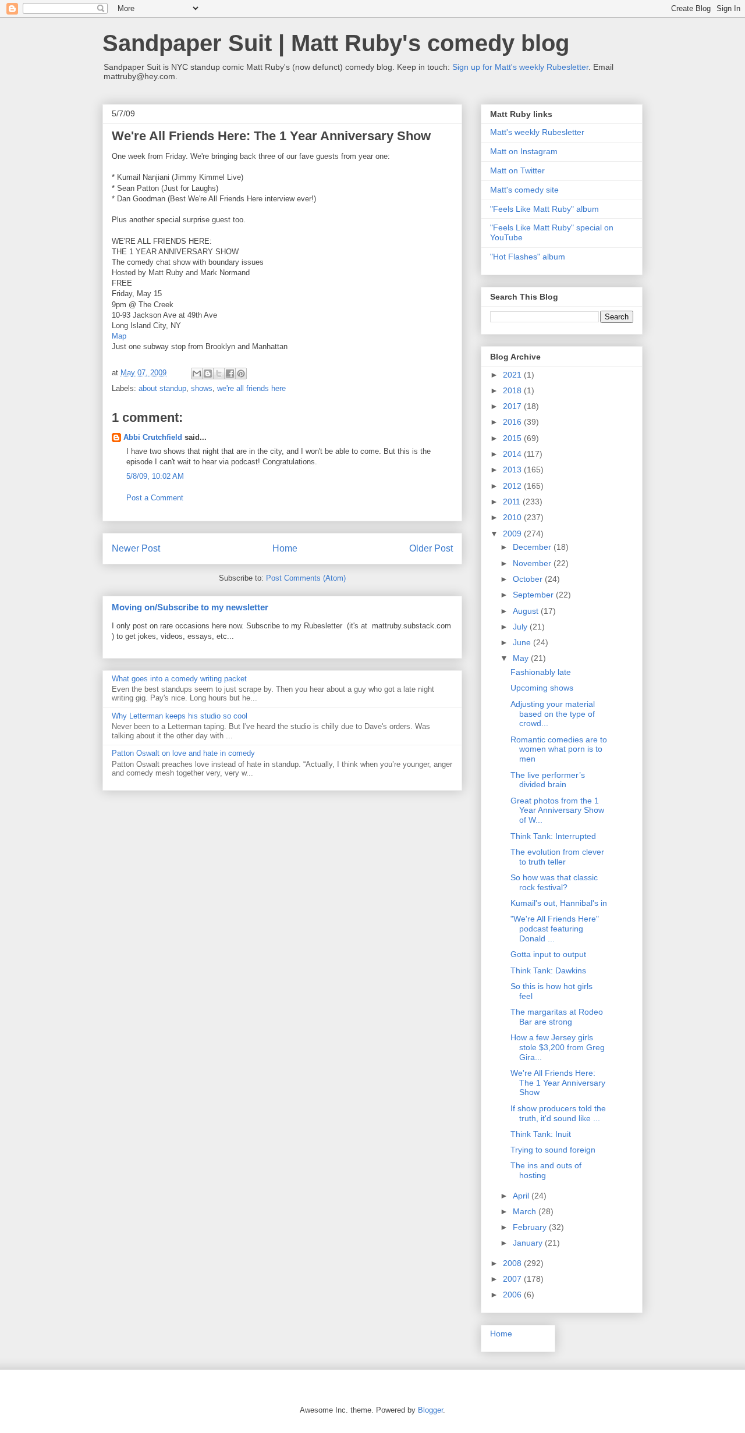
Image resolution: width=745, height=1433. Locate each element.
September (534, 594)
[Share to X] (219, 373)
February (531, 1227)
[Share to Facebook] (230, 373)
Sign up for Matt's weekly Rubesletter (520, 67)
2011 (513, 501)
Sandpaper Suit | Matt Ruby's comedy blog (335, 43)
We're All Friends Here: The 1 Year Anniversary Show (557, 1082)
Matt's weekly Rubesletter (537, 132)
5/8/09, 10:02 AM (155, 476)
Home (284, 548)
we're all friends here (251, 388)
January (529, 1242)
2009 (513, 533)
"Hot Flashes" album (527, 256)
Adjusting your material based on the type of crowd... (552, 713)
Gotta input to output (548, 954)
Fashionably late (540, 672)
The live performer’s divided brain (547, 780)
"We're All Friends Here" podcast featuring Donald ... (554, 928)
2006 (513, 1294)
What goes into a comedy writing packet (179, 678)
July (521, 626)
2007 (513, 1278)
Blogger (430, 1410)
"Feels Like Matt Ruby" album (544, 209)
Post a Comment (154, 497)
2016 (513, 421)
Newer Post (136, 548)
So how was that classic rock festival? (554, 882)
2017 (513, 406)
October (529, 579)
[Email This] (197, 373)
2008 (513, 1263)
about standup (162, 388)
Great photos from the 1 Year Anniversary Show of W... (557, 810)
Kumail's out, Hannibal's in (558, 903)
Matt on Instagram (524, 151)
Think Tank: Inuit (540, 1134)
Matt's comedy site (524, 189)
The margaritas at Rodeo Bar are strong (556, 1016)
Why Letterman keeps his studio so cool (179, 716)
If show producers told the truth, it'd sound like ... (558, 1113)
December (533, 547)
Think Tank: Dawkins (548, 970)
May (522, 658)
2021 (513, 374)
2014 (513, 453)
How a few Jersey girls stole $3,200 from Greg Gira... (557, 1047)
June (523, 642)
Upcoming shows (541, 687)
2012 (513, 485)
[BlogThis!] (208, 373)
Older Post (431, 548)
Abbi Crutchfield (152, 437)
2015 (513, 438)
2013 (513, 469)
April (522, 1195)
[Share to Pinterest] (241, 373)
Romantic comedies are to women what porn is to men (558, 749)
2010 (513, 517)
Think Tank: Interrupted (553, 836)
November (533, 563)
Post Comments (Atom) (306, 578)
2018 (513, 390)
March (525, 1211)
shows (201, 388)
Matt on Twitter (517, 170)
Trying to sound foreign (552, 1149)
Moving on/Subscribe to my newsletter (190, 607)
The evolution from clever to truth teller (557, 856)
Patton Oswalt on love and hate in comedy (183, 753)
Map (119, 336)
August (527, 611)
